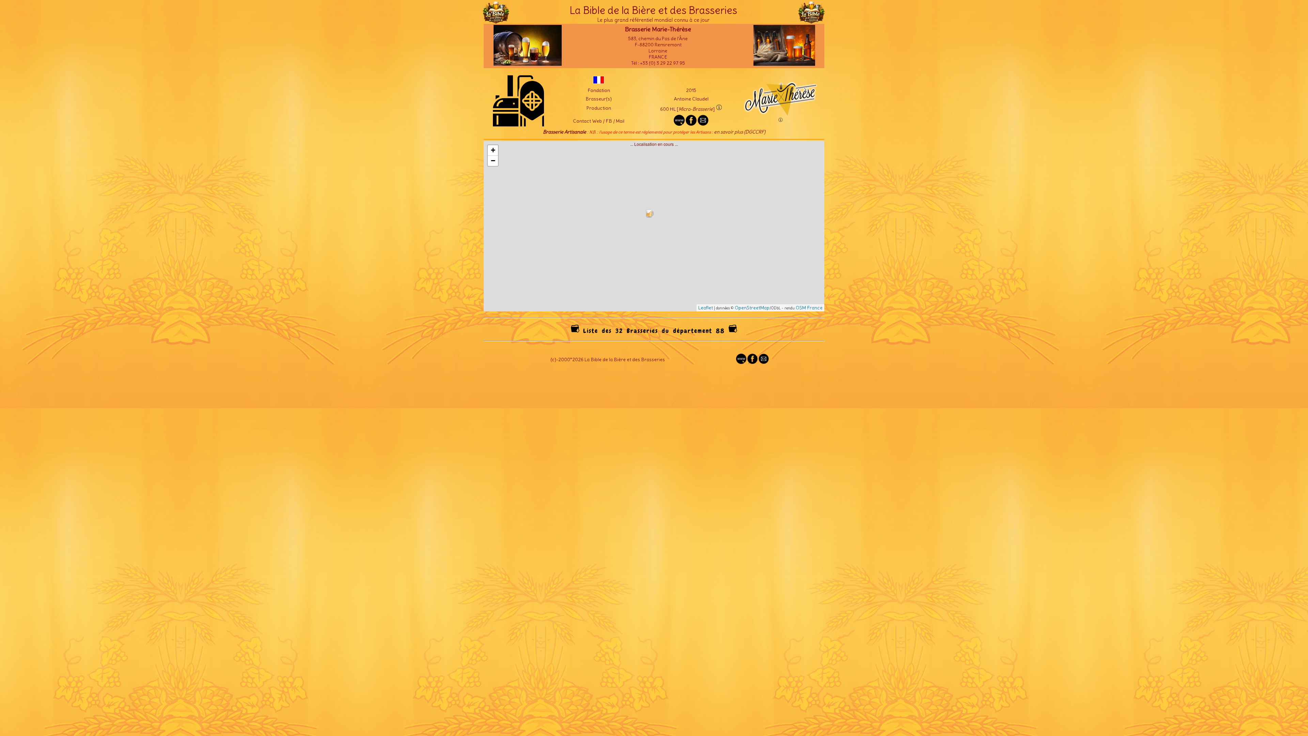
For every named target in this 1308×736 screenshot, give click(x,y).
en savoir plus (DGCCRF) (739, 132)
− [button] (493, 160)
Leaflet (705, 308)
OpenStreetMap (752, 308)
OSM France (809, 308)
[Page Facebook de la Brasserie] (691, 124)
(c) (553, 359)
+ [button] (493, 150)
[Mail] (764, 362)
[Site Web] (741, 362)
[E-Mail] (703, 124)
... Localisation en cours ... (657, 226)
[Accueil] (496, 20)
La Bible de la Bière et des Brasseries (653, 10)
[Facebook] (752, 362)
